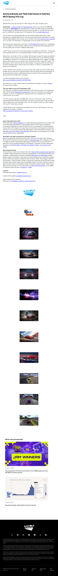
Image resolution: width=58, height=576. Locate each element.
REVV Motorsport (35, 44)
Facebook (23, 167)
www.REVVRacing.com (43, 32)
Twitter (30, 167)
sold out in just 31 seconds (48, 39)
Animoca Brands (16, 27)
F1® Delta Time (25, 145)
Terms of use (34, 569)
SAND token (44, 155)
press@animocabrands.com (23, 176)
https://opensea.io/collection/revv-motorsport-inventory (18, 111)
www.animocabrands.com (38, 165)
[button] (53, 3)
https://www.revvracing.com (22, 92)
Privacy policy (25, 569)
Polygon (50, 83)
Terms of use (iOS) (43, 569)
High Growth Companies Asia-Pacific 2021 (43, 152)
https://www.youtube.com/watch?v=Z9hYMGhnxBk (17, 80)
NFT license (52, 569)
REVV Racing (16, 145)
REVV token (35, 155)
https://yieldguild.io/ (18, 123)
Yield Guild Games (28, 27)
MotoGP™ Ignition (34, 145)
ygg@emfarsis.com (22, 172)
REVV (4, 138)
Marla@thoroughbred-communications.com (23, 181)
